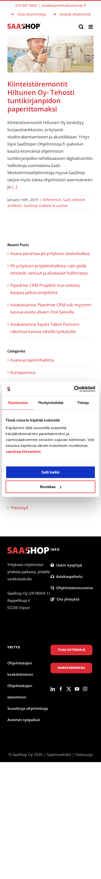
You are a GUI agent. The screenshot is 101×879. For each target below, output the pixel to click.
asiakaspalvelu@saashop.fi (64, 5)
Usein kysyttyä (68, 565)
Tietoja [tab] (83, 403)
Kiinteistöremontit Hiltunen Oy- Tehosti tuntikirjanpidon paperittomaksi (41, 96)
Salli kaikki (50, 472)
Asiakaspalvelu (68, 576)
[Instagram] (85, 689)
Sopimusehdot (59, 754)
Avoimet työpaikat (23, 719)
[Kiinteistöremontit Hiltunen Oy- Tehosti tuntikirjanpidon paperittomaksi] (50, 54)
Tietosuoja (83, 754)
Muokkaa (47, 487)
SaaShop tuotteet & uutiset (46, 205)
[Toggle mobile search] (81, 26)
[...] (14, 186)
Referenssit (51, 199)
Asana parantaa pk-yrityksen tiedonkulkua (50, 253)
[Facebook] (61, 689)
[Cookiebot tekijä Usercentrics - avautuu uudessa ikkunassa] (73, 389)
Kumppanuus (23, 372)
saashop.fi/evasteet (23, 451)
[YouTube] (77, 689)
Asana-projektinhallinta (32, 360)
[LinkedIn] (52, 689)
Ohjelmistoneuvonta (73, 587)
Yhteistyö (19, 508)
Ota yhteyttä (67, 599)
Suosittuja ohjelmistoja (27, 708)
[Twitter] (69, 689)
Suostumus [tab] (18, 403)
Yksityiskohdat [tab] (50, 403)
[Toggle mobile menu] (91, 26)
